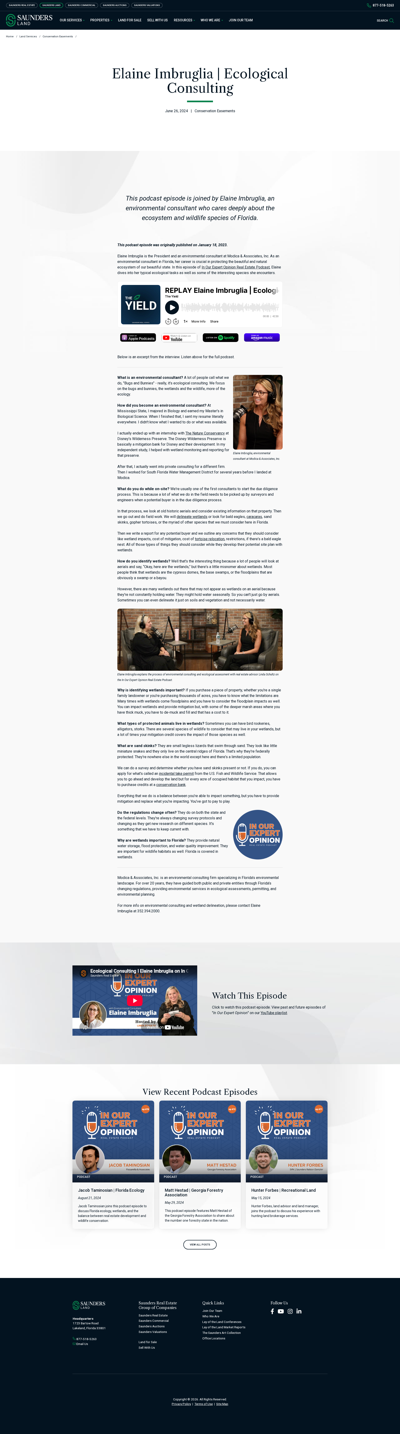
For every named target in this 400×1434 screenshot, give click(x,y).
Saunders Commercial (81, 5)
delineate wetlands (192, 516)
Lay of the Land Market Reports (223, 1327)
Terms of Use (203, 1404)
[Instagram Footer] (290, 1311)
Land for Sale (129, 20)
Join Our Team (241, 20)
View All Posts (200, 1244)
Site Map (222, 1404)
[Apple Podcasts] (138, 337)
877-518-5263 (383, 5)
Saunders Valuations (147, 5)
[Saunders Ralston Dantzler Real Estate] (29, 20)
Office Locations (213, 1338)
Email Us (82, 1344)
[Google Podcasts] (179, 337)
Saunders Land (51, 5)
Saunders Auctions (115, 5)
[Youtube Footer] (281, 1311)
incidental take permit (176, 773)
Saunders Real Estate (22, 5)
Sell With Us (157, 20)
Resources (183, 20)
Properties (100, 20)
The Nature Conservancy (205, 433)
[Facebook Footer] (272, 1311)
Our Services (71, 20)
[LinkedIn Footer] (299, 1311)
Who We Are (211, 20)
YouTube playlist (274, 1013)
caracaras (254, 516)
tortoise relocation (210, 539)
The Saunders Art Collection (221, 1333)
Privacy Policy (181, 1404)
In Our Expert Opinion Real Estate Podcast (236, 267)
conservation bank (171, 784)
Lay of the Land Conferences (221, 1322)
